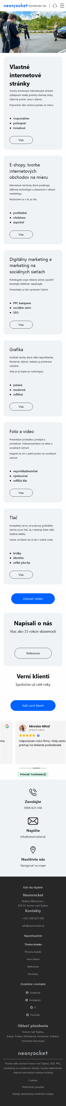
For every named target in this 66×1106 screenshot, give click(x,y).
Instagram (35, 1000)
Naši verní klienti (33, 705)
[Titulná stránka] (15, 5)
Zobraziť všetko (33, 599)
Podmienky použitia (33, 1087)
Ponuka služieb (33, 951)
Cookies (33, 1080)
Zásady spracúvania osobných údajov (33, 1093)
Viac (21, 140)
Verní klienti (33, 959)
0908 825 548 (33, 808)
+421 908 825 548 (33, 918)
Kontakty (33, 974)
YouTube (35, 1015)
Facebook (35, 992)
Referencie (33, 653)
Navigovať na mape (33, 865)
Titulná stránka (33, 944)
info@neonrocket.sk (33, 836)
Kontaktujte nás (37, 5)
